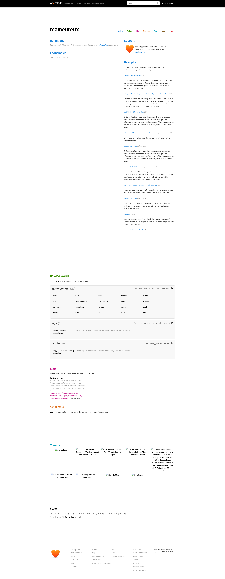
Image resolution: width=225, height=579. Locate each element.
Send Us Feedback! (140, 552)
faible (145, 295)
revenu (101, 306)
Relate (129, 31)
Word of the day (83, 3)
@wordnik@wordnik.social (101, 563)
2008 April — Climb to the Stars (134, 112)
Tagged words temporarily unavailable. (63, 351)
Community (69, 3)
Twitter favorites (57, 378)
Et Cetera (137, 549)
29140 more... (77, 398)
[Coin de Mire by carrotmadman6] (112, 474)
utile (77, 312)
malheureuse (103, 301)
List (137, 31)
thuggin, (72, 393)
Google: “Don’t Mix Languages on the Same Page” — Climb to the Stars (146, 94)
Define (120, 31)
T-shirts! (74, 566)
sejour (123, 306)
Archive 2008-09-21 (130, 167)
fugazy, (65, 395)
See (155, 31)
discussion (103, 45)
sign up (61, 281)
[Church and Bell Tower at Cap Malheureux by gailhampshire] (62, 475)
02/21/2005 (128, 214)
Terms (135, 559)
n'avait (146, 301)
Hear (163, 31)
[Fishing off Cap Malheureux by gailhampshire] (87, 475)
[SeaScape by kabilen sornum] (137, 474)
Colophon (74, 559)
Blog (93, 552)
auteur (55, 295)
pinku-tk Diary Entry (130, 146)
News (94, 549)
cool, (60, 395)
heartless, (54, 393)
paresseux (57, 306)
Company (75, 549)
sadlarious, (54, 395)
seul (145, 306)
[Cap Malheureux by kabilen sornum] (62, 449)
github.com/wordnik (120, 556)
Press (73, 556)
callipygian (65, 398)
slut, (77, 393)
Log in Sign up (168, 3)
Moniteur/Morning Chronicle (133, 75)
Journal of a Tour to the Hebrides (134, 230)
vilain (123, 312)
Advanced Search (139, 570)
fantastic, (65, 393)
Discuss (146, 31)
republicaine (80, 306)
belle (77, 295)
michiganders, (55, 398)
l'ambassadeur (81, 301)
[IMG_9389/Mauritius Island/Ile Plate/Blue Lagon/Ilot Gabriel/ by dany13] (137, 451)
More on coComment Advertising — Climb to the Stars (140, 185)
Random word (98, 3)
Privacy (136, 563)
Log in (52, 281)
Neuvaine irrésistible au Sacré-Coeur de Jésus (138, 133)
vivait (145, 312)
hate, (60, 393)
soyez (55, 312)
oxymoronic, (73, 395)
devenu (124, 295)
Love (171, 31)
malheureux (140, 52)
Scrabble (70, 517)
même (123, 301)
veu (99, 312)
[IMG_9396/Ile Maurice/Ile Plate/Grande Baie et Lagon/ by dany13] (112, 451)
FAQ (73, 563)
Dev (114, 549)
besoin (101, 295)
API (114, 552)
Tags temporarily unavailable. (60, 331)
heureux (56, 301)
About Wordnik (76, 552)
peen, (80, 395)
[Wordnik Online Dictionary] (56, 3)
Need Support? (139, 556)
